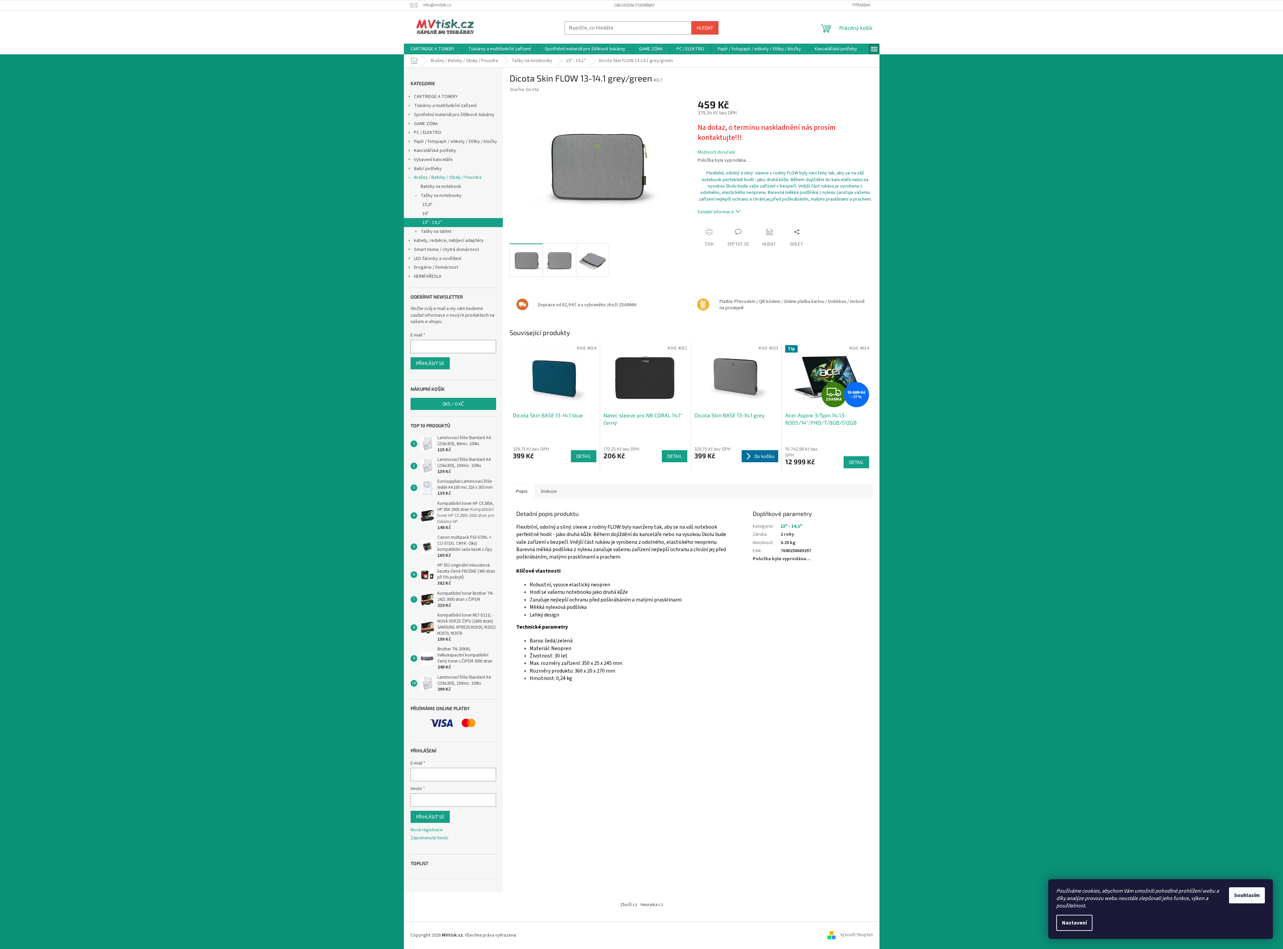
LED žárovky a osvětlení (437, 258)
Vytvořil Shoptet (856, 935)
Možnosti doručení (716, 152)
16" (425, 213)
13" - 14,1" (432, 222)
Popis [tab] (522, 491)
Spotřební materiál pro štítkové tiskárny (454, 114)
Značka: (524, 89)
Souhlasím (1247, 895)
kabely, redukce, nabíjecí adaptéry (449, 240)
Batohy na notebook (441, 186)
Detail (583, 456)
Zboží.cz (628, 904)
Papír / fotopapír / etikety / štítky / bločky (455, 141)
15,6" (427, 204)
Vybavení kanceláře (433, 159)
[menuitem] (432, 49)
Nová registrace (427, 830)
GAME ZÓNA (426, 123)
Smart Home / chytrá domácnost (446, 249)
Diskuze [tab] (549, 491)
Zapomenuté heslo (429, 838)
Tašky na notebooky (441, 195)
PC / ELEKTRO (427, 132)
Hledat (705, 28)
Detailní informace (716, 212)
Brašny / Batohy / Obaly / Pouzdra (447, 177)
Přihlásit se (430, 363)
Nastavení (1074, 923)
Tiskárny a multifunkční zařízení (445, 105)
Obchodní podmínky (634, 5)
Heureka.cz (652, 904)
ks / (453, 404)
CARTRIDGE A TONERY (436, 96)
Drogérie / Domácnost (436, 267)
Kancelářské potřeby (435, 150)
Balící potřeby (428, 168)
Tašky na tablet (436, 231)
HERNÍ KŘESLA (427, 276)
